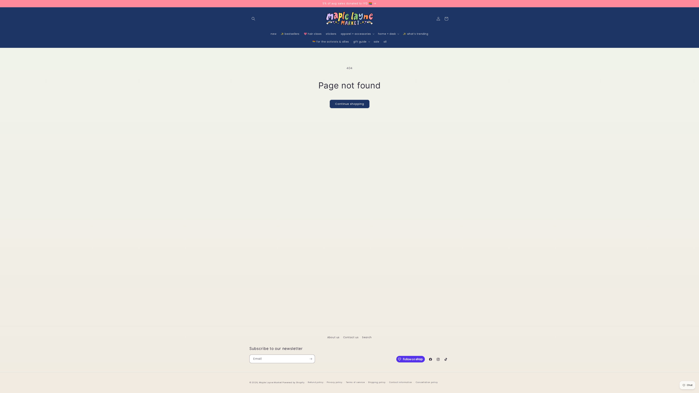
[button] (253, 19)
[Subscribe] (311, 359)
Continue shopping (349, 104)
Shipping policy (377, 382)
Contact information (400, 382)
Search (367, 337)
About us (333, 337)
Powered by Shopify (294, 382)
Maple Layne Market (270, 382)
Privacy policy (334, 382)
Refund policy (315, 382)
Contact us (351, 337)
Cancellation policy (427, 382)
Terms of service (355, 382)
